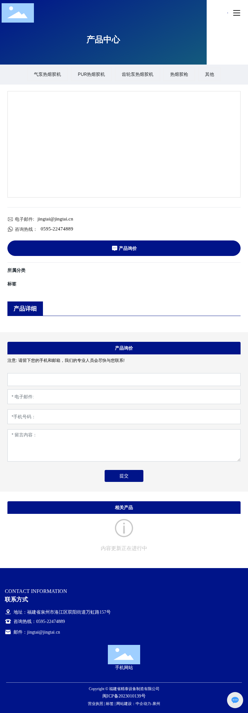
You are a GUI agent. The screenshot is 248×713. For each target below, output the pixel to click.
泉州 (156, 703)
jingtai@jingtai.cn (55, 218)
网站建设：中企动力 (133, 703)
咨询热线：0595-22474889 (38, 621)
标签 (110, 703)
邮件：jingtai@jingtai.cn (36, 632)
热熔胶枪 (179, 74)
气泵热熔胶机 (47, 74)
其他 (209, 74)
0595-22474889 (57, 228)
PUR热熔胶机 (91, 74)
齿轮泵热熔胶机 (137, 74)
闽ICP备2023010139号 (124, 696)
